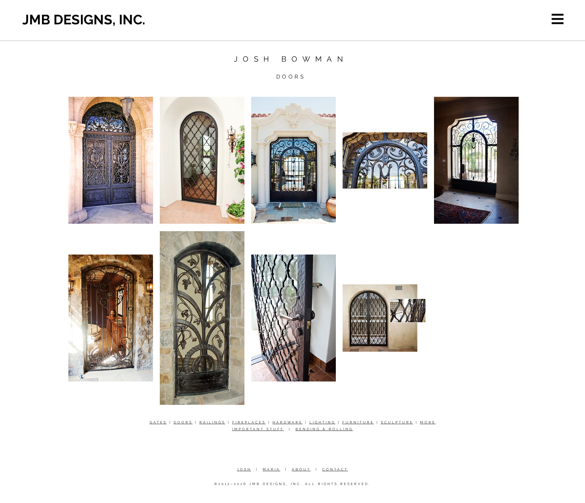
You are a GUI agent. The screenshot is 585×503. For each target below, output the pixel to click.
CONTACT (335, 469)
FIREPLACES (249, 422)
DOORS (183, 422)
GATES (158, 422)
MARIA (271, 469)
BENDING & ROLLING (324, 429)
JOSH (244, 469)
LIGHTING (322, 422)
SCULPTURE (397, 422)
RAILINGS (212, 422)
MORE (428, 422)
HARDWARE (288, 422)
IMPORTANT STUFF (258, 429)
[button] (558, 19)
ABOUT (301, 469)
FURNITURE (358, 422)
